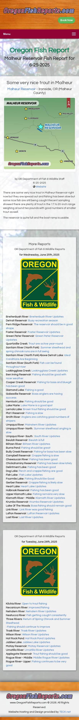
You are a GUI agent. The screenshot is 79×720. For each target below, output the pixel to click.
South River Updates (47, 436)
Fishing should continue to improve (28, 626)
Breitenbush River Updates (46, 316)
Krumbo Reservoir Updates (46, 502)
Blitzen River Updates (36, 444)
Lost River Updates (31, 517)
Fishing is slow (34, 413)
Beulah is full (36, 440)
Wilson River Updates (35, 634)
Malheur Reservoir (21, 89)
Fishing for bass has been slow (52, 451)
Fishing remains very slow (48, 494)
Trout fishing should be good (50, 653)
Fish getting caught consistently (46, 615)
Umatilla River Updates (39, 650)
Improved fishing (39, 607)
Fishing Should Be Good (39, 478)
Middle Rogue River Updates (51, 657)
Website (41, 186)
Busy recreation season (43, 320)
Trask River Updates (33, 630)
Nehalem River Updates (41, 611)
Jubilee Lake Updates (36, 642)
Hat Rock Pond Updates (40, 638)
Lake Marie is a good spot (37, 405)
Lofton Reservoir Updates (43, 513)
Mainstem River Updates (40, 424)
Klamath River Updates (50, 498)
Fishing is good (34, 390)
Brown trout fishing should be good (44, 409)
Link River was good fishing (36, 509)
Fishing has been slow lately (54, 463)
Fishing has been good (43, 459)
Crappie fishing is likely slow (46, 482)
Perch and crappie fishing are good (41, 471)
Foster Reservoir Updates (44, 332)
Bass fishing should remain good (51, 505)
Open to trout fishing (34, 603)
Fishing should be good (39, 401)
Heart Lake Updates (33, 486)
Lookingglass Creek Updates (50, 370)
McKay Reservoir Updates (44, 646)
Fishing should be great (35, 448)
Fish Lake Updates (31, 475)
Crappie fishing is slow (45, 455)
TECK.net (65, 712)
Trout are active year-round (46, 343)
